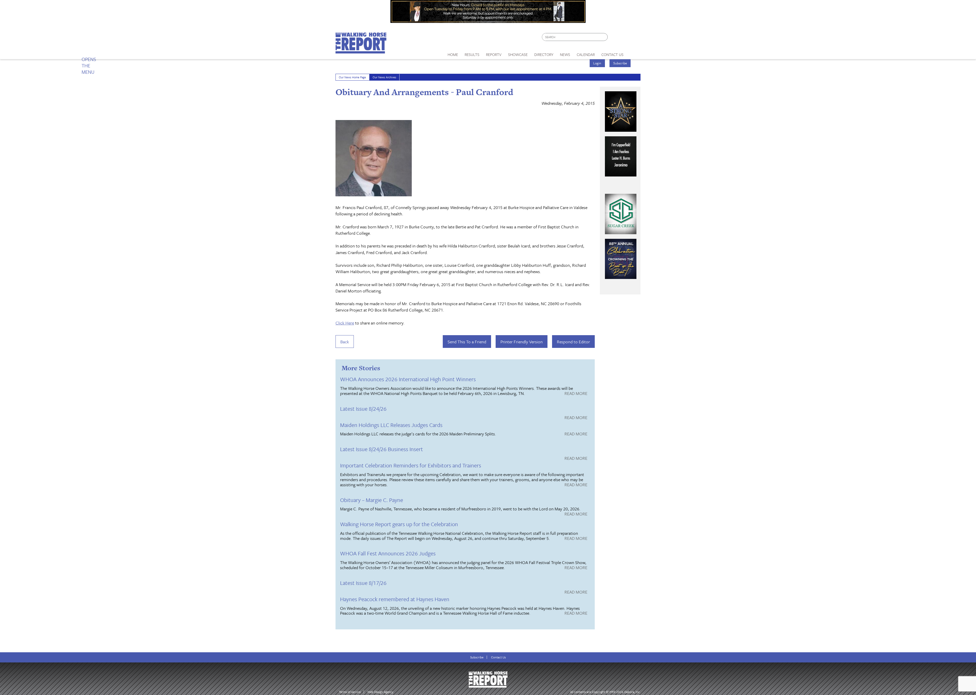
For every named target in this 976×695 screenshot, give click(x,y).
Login (597, 63)
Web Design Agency (380, 691)
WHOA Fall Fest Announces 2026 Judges (388, 553)
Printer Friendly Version (521, 341)
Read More (576, 393)
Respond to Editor (573, 341)
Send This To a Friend (467, 341)
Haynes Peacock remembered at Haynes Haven (394, 599)
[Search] (604, 37)
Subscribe (620, 63)
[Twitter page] (624, 38)
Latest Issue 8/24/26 (363, 408)
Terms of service (350, 691)
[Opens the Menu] (633, 53)
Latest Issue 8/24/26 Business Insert (381, 449)
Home (453, 54)
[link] (453, 53)
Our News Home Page (352, 77)
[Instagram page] (633, 38)
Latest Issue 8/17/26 (363, 583)
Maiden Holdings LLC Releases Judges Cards (391, 425)
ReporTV (493, 54)
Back (344, 341)
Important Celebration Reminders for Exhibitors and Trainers (410, 465)
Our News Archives (384, 77)
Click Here (345, 323)
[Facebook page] (614, 38)
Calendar (586, 54)
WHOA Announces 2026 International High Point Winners (408, 379)
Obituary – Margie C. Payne (371, 500)
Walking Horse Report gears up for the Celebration (399, 524)
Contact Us (498, 657)
